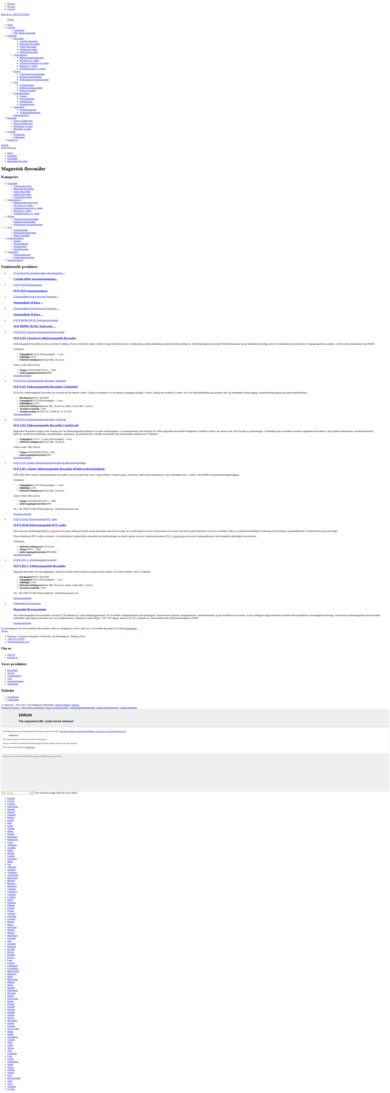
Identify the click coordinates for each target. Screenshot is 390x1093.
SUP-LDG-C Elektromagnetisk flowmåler (39, 566)
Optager (23, 96)
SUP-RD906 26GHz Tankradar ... (34, 326)
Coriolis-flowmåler (29, 41)
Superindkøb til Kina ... (28, 302)
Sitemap (75, 705)
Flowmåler (18, 38)
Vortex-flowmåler (28, 46)
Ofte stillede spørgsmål (24, 33)
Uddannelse (19, 137)
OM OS (11, 27)
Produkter (12, 35)
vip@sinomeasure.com (18, 642)
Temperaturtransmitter (30, 112)
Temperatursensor (28, 110)
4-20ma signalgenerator (107, 707)
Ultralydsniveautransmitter (32, 74)
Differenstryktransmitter (31, 88)
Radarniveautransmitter (31, 77)
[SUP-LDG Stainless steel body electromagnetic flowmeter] (39, 419)
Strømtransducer (21, 115)
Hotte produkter (62, 705)
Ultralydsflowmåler (29, 52)
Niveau (16, 71)
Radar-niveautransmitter (56, 707)
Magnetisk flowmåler (30, 44)
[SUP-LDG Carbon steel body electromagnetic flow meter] (39, 380)
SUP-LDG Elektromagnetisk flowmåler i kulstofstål (45, 386)
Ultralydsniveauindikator (32, 707)
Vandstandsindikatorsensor (82, 707)
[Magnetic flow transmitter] (27, 603)
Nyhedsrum (19, 134)
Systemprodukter (21, 93)
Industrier (11, 118)
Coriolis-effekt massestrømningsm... (35, 279)
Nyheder (11, 131)
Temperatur (18, 107)
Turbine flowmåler (28, 49)
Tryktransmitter (27, 85)
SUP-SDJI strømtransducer (30, 290)
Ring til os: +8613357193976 (15, 14)
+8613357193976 (16, 639)
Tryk (15, 82)
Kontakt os (12, 140)
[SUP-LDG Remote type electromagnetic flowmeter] (38, 332)
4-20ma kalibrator (128, 707)
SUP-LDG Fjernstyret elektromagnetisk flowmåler (44, 338)
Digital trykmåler (28, 90)
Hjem (10, 24)
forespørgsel (19, 375)
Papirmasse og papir (23, 126)
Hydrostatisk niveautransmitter (34, 79)
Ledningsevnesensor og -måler (34, 63)
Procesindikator (27, 99)
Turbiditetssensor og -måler (33, 68)
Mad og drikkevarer (22, 123)
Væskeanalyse (20, 55)
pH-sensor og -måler (29, 60)
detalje (28, 375)
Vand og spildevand (22, 120)
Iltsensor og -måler (28, 66)
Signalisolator (26, 101)
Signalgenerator (27, 104)
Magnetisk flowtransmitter (29, 609)
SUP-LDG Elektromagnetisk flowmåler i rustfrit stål (45, 425)
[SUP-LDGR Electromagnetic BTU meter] (35, 519)
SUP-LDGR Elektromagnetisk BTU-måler (39, 525)
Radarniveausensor (10, 707)
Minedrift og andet (22, 129)
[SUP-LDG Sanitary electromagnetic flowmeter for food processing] (49, 463)
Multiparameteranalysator (32, 57)
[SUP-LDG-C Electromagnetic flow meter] (35, 560)
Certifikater (18, 30)
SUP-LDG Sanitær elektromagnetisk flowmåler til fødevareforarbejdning (59, 468)
